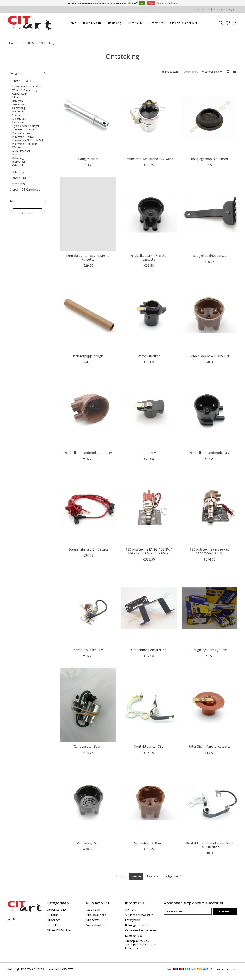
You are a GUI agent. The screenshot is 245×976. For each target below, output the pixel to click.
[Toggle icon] (220, 23)
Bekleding (18, 158)
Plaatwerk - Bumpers (24, 143)
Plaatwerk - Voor (22, 133)
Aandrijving (18, 104)
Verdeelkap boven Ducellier (209, 356)
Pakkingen (18, 111)
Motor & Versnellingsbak (27, 86)
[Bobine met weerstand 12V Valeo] (148, 117)
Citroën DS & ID (27, 43)
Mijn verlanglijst (95, 925)
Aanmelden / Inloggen (225, 9)
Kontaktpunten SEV (88, 650)
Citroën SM (18, 178)
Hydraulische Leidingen (26, 126)
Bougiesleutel (88, 159)
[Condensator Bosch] (88, 705)
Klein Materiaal (21, 151)
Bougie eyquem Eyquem (209, 650)
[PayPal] (199, 969)
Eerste (136, 876)
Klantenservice (133, 935)
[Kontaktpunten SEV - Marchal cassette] (88, 214)
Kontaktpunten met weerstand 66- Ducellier (209, 845)
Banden (16, 154)
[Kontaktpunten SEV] (88, 608)
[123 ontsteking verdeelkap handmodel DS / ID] (209, 508)
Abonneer (225, 911)
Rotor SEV (149, 453)
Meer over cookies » (166, 3)
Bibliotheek (18, 161)
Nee (151, 3)
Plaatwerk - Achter (23, 136)
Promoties (17, 184)
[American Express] (205, 969)
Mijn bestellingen (96, 914)
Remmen (17, 100)
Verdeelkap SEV (88, 843)
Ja (142, 3)
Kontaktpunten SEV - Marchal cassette (88, 257)
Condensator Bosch (88, 746)
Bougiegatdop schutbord (209, 159)
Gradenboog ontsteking (148, 650)
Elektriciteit (19, 118)
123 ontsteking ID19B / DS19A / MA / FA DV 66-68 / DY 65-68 (149, 551)
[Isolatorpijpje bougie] (88, 314)
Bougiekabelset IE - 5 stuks (88, 549)
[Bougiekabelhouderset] (209, 214)
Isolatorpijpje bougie (88, 356)
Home (72, 23)
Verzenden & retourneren (140, 930)
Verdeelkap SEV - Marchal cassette (149, 257)
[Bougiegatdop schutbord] (209, 117)
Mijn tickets (93, 920)
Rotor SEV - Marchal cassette (209, 746)
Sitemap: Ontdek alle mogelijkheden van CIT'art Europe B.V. (140, 944)
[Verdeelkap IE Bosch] (148, 801)
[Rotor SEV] (148, 411)
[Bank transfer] (193, 969)
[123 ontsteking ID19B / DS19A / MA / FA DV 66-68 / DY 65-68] (148, 508)
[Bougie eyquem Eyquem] (209, 608)
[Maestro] (175, 969)
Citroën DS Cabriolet (25, 189)
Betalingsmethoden (137, 925)
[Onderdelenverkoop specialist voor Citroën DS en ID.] (30, 23)
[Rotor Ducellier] (148, 314)
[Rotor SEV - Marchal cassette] (209, 705)
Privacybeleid (133, 920)
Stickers (17, 115)
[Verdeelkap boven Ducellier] (209, 314)
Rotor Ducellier (149, 356)
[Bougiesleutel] (88, 117)
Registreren (93, 909)
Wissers (17, 147)
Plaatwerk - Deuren (23, 129)
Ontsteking (18, 108)
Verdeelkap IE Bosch (149, 843)
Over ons (130, 909)
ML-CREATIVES (65, 969)
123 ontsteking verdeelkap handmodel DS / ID (209, 551)
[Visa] (169, 969)
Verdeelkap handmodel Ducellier (88, 453)
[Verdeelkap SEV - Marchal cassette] (148, 214)
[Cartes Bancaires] (187, 969)
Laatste (152, 876)
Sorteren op (191, 71)
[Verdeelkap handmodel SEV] (209, 411)
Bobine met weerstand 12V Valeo (148, 159)
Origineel (17, 165)
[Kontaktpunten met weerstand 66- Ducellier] (209, 801)
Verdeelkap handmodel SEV (209, 453)
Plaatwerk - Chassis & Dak (27, 140)
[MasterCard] (181, 969)
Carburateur (19, 93)
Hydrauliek (18, 122)
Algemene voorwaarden (139, 914)
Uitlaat (16, 97)
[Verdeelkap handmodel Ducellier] (88, 411)
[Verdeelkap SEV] (88, 801)
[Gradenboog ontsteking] (148, 608)
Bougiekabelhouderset (209, 255)
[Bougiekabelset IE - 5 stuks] (88, 508)
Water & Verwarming (25, 90)
